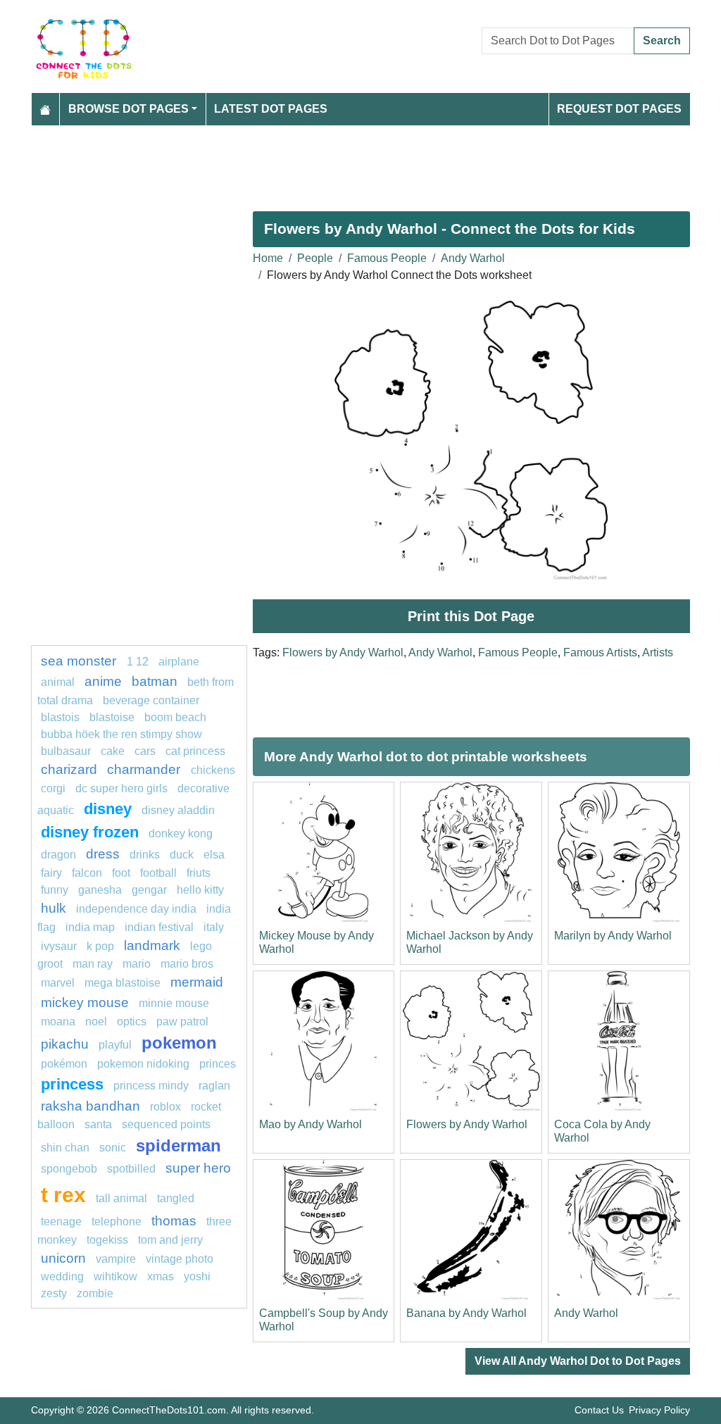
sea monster (80, 661)
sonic (112, 1148)
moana (58, 1022)
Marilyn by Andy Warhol (613, 936)
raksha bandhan (90, 1106)
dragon (58, 855)
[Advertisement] (360, 162)
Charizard (69, 769)
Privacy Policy (659, 1410)
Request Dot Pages (619, 109)
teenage (61, 1222)
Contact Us (599, 1410)
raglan (214, 1086)
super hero (198, 1168)
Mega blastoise (122, 983)
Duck (182, 855)
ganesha (100, 890)
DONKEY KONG (181, 833)
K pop (100, 946)
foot (121, 873)
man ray (93, 964)
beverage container (151, 700)
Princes (217, 1064)
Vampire (116, 1259)
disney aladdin (178, 810)
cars (145, 751)
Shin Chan (65, 1148)
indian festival (159, 927)
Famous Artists (600, 652)
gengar (149, 890)
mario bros (187, 964)
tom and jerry (170, 1240)
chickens (213, 770)
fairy (51, 873)
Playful (115, 1045)
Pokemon (179, 1042)
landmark (152, 945)
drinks (145, 855)
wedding (62, 1276)
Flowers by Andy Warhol (342, 652)
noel (96, 1022)
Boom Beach (175, 717)
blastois (60, 717)
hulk (53, 908)
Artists (657, 652)
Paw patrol (182, 1022)
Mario (137, 964)
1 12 (138, 662)
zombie (95, 1293)
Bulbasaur (66, 751)
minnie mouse (174, 1003)
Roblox (165, 1107)
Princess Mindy (151, 1086)
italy (213, 927)
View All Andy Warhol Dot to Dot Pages (578, 1361)
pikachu (65, 1044)
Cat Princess (195, 751)
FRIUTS (199, 873)
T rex (63, 1194)
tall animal (121, 1198)
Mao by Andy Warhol (310, 1124)
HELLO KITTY (200, 890)
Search (662, 40)
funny (54, 890)
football (158, 873)
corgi (53, 788)
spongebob (69, 1169)
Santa (98, 1124)
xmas (160, 1276)
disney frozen (90, 832)
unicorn (63, 1258)
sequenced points (166, 1124)
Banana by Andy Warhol (466, 1313)
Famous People (387, 258)
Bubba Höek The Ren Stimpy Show (121, 734)
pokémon (64, 1064)
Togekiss (107, 1240)
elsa (214, 855)
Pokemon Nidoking (143, 1064)
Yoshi (197, 1276)
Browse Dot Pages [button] (128, 109)
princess (72, 1084)
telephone (117, 1222)
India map (90, 927)
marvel (58, 983)
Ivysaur (59, 946)
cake (113, 751)
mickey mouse (85, 1002)
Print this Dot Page (471, 616)
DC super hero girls (121, 788)
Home (268, 258)
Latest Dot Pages (270, 109)
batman (154, 681)
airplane (178, 662)
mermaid (196, 982)
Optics (131, 1022)
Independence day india (136, 909)
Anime (103, 681)
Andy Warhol (473, 258)
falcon (87, 873)
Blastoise (111, 717)
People (315, 258)
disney (108, 809)
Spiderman (178, 1145)
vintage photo (179, 1259)
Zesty (54, 1293)
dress (103, 854)
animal (58, 682)
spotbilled (131, 1169)
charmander (145, 769)
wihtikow (115, 1276)
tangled (175, 1198)
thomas (173, 1220)
